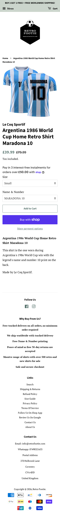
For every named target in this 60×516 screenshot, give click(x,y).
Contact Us (30, 422)
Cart (55, 8)
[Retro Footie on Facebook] (26, 307)
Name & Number (13, 192)
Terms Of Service (30, 408)
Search (30, 384)
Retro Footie (39, 489)
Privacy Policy (30, 403)
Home (5, 58)
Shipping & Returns (30, 389)
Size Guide (30, 398)
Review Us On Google (30, 417)
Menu (10, 8)
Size (5, 177)
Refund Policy (30, 394)
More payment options (30, 228)
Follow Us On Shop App (30, 412)
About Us (30, 427)
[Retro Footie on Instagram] (34, 307)
